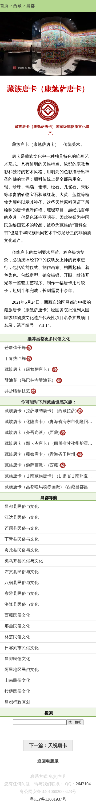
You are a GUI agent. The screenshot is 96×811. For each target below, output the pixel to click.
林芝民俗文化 (17, 637)
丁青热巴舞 (15, 358)
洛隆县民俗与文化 (22, 604)
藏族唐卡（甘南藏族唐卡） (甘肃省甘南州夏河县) (50, 476)
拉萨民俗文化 (17, 691)
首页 (4, 5)
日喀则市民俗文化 (22, 648)
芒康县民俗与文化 (22, 528)
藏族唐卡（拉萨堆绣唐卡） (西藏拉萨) (41, 410)
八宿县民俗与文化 (22, 582)
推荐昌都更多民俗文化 (48, 339)
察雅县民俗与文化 (22, 593)
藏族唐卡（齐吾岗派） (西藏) (32, 432)
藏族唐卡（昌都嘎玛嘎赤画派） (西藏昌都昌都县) (50, 487)
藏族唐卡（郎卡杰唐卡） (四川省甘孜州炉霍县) (49, 443)
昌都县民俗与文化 (22, 506)
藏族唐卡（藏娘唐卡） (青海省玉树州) (41, 454)
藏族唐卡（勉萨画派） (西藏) (32, 465)
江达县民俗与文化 (22, 517)
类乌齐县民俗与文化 (24, 561)
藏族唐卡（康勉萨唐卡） (28, 369)
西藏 (17, 5)
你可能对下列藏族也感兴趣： (49, 402)
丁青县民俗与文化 (22, 539)
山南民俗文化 (17, 680)
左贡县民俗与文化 (22, 571)
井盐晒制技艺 (17, 391)
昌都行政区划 (17, 702)
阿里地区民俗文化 (22, 669)
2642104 (83, 784)
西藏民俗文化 (17, 615)
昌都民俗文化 (17, 658)
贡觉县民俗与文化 (22, 550)
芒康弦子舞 (15, 347)
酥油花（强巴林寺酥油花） (30, 380)
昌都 (30, 5)
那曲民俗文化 (17, 626)
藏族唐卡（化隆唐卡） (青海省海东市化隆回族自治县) (50, 421)
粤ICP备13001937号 (48, 799)
